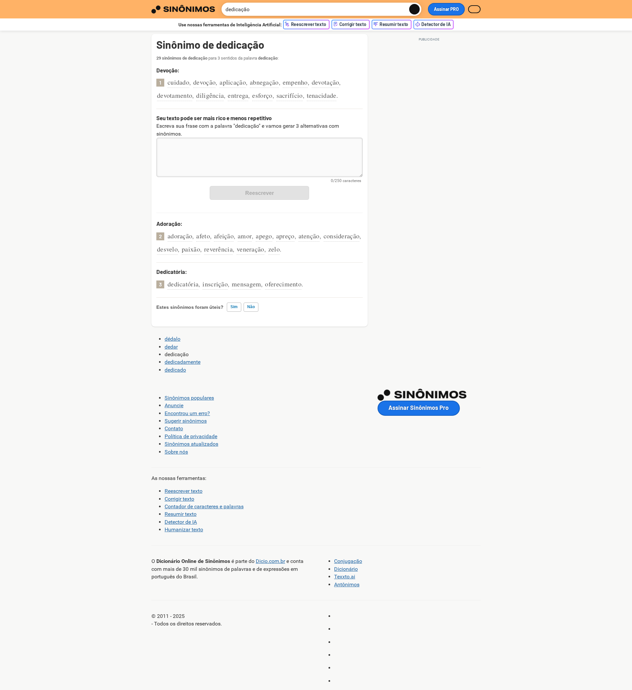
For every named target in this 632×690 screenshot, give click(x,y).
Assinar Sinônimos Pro (418, 407)
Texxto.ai (344, 576)
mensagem (246, 283)
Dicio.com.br (270, 561)
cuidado (178, 82)
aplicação (233, 82)
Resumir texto (181, 514)
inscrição (215, 283)
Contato (174, 428)
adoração (180, 235)
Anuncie (174, 405)
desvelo (167, 249)
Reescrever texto (183, 491)
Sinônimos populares (189, 398)
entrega (238, 95)
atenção (309, 235)
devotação (325, 82)
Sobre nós (176, 452)
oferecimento (283, 283)
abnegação (264, 82)
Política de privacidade (191, 436)
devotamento (174, 95)
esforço (262, 95)
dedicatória (183, 283)
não (251, 307)
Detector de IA (181, 522)
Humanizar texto (184, 529)
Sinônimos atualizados (191, 444)
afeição (224, 235)
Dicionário (346, 569)
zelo (274, 249)
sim (234, 307)
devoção (204, 82)
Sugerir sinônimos (186, 421)
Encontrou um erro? (187, 413)
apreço (285, 235)
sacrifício (289, 95)
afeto (203, 235)
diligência (210, 95)
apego (264, 235)
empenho (295, 82)
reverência (218, 249)
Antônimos (346, 584)
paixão (191, 249)
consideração (342, 235)
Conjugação (348, 561)
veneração (250, 249)
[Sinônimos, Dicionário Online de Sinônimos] (183, 9)
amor (245, 235)
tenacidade (321, 95)
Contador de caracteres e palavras (204, 506)
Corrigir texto (179, 499)
